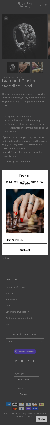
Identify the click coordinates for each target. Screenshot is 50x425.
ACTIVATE (25, 250)
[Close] (45, 173)
